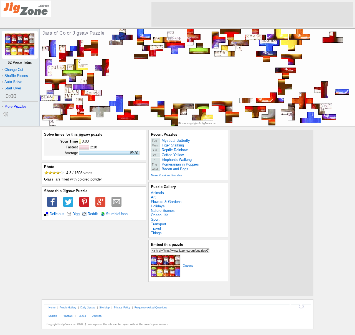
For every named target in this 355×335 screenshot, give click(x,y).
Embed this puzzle (167, 245)
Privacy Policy (122, 307)
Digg (76, 214)
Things (156, 233)
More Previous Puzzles (166, 175)
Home (52, 307)
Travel (156, 228)
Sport (155, 219)
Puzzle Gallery (163, 187)
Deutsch (97, 315)
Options (188, 265)
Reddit (93, 214)
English (53, 315)
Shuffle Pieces (15, 76)
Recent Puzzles (164, 134)
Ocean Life (159, 215)
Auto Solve (12, 82)
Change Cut (12, 70)
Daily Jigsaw (87, 307)
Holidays (158, 206)
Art (153, 197)
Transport (158, 224)
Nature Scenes (163, 210)
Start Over (11, 88)
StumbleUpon (117, 214)
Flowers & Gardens (166, 202)
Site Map (104, 307)
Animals (157, 193)
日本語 (82, 315)
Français (68, 315)
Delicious (57, 214)
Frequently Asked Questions (151, 307)
